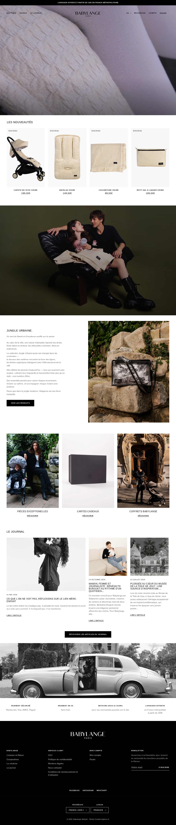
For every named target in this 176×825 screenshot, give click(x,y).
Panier (93, 759)
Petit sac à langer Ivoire (150, 190)
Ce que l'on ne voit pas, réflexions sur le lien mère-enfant (42, 600)
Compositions (13, 759)
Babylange (77, 819)
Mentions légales (55, 763)
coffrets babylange (143, 511)
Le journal (11, 768)
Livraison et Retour (15, 755)
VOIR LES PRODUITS (20, 403)
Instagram (88, 790)
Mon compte (95, 755)
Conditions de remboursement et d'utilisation (63, 773)
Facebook (74, 790)
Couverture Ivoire (109, 190)
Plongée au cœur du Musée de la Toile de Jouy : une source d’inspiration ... (148, 586)
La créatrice (12, 763)
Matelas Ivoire (67, 190)
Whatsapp (102, 790)
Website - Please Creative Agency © (95, 819)
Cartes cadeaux (88, 511)
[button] (11, 13)
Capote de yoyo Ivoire (25, 190)
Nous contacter (55, 768)
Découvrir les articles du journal (88, 634)
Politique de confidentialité (60, 759)
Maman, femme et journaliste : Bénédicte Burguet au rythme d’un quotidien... (105, 587)
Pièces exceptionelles (32, 511)
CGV (50, 755)
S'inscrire (164, 767)
